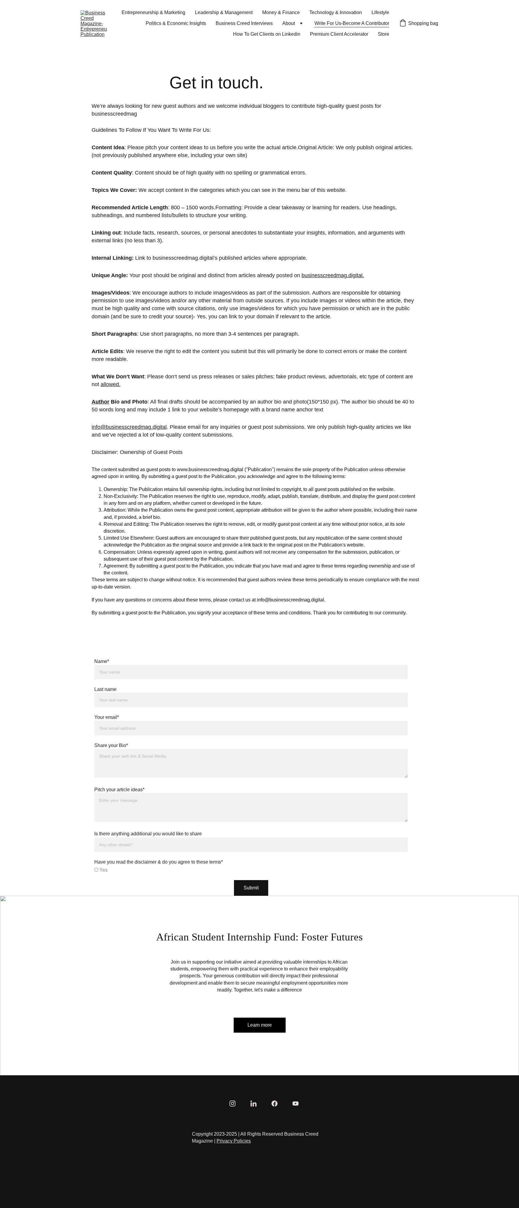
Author (100, 402)
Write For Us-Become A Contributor (351, 23)
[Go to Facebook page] (278, 1104)
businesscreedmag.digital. (333, 275)
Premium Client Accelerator (339, 34)
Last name (105, 689)
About (288, 23)
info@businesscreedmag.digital (129, 427)
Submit (251, 887)
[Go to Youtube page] (296, 1104)
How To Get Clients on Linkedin (266, 34)
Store (383, 34)
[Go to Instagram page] (235, 1104)
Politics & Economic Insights (176, 23)
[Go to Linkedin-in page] (256, 1104)
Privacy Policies (234, 1140)
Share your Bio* (111, 745)
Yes (103, 870)
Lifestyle (380, 12)
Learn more (259, 1025)
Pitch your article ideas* (119, 789)
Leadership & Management (224, 12)
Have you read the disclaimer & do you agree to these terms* (158, 861)
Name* (101, 661)
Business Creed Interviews (244, 23)
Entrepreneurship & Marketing (153, 12)
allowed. (110, 384)
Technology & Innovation (335, 12)
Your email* (106, 717)
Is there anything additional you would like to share (148, 833)
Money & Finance (281, 12)
